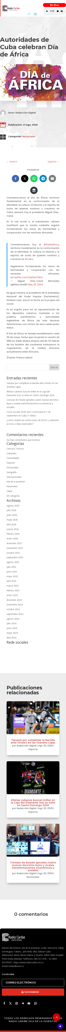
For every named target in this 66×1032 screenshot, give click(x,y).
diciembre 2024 (14, 599)
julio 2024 (11, 623)
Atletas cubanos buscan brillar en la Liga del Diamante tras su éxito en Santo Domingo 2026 (33, 803)
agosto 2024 (13, 618)
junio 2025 (12, 571)
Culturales (11, 453)
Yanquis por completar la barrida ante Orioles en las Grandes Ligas (33, 741)
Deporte (11, 462)
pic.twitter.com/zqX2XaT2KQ (26, 277)
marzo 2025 (13, 585)
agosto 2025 (13, 562)
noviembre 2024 (15, 604)
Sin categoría (13, 495)
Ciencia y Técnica (15, 448)
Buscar (54, 367)
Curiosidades (13, 458)
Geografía (11, 472)
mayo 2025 (12, 576)
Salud (9, 491)
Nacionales (28, 136)
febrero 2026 (13, 533)
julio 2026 (11, 510)
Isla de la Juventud (16, 481)
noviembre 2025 (15, 548)
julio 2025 (11, 566)
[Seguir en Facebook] (4, 1003)
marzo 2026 (13, 529)
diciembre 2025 (14, 543)
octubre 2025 (13, 552)
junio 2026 (12, 514)
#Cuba (29, 259)
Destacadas (12, 467)
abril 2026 (11, 524)
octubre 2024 (13, 609)
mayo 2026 (12, 519)
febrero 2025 (13, 590)
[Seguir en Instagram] (16, 1003)
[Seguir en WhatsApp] (36, 1003)
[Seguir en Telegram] (22, 1003)
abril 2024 (11, 637)
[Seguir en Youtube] (28, 1003)
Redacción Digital (26, 112)
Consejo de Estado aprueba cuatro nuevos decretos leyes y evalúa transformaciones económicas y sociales (32, 403)
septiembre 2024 (15, 614)
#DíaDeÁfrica (51, 244)
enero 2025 (12, 595)
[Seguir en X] (10, 1003)
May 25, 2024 (35, 284)
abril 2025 (11, 580)
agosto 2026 (13, 505)
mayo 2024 (12, 632)
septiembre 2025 (15, 557)
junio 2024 (12, 628)
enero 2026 (12, 538)
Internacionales (14, 476)
